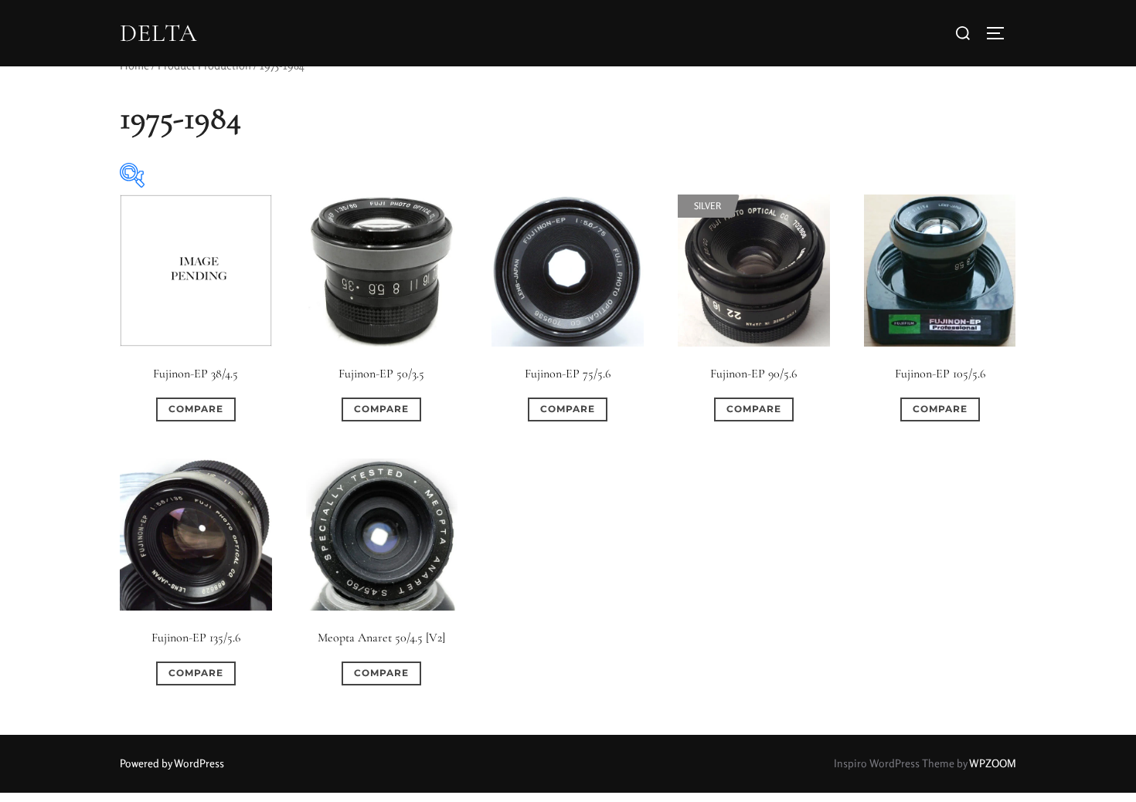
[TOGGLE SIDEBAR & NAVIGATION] (1000, 33)
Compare (195, 409)
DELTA (158, 33)
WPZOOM (992, 763)
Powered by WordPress (172, 763)
